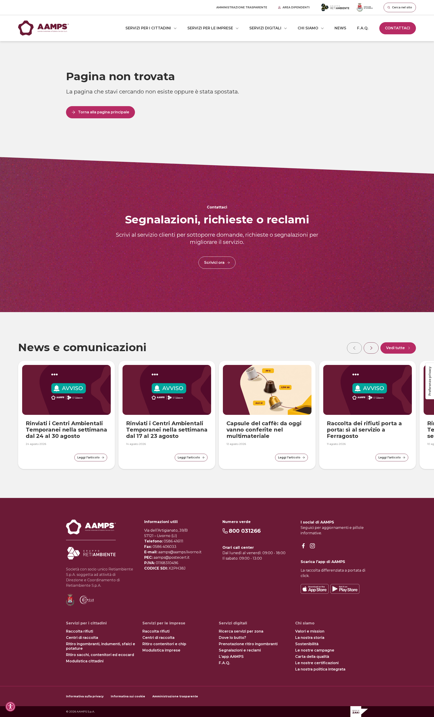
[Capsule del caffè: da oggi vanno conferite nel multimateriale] (267, 390)
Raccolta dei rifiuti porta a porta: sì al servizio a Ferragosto (364, 429)
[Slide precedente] (354, 348)
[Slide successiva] (371, 348)
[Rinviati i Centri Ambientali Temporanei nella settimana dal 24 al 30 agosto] (66, 390)
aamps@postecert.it (171, 557)
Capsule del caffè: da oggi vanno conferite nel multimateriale (264, 429)
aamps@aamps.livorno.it (180, 552)
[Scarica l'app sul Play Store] (344, 589)
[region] (217, 405)
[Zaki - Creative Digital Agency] (359, 711)
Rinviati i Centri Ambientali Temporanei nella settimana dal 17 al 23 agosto (167, 429)
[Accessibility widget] (10, 707)
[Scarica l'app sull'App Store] (315, 589)
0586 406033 (164, 546)
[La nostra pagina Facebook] (303, 546)
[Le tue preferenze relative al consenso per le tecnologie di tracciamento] (429, 381)
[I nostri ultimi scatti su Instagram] (312, 546)
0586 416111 (173, 541)
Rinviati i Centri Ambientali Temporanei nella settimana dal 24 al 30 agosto (66, 429)
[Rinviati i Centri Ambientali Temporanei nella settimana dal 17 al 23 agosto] (167, 390)
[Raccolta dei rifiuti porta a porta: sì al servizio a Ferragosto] (367, 390)
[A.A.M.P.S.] (43, 28)
